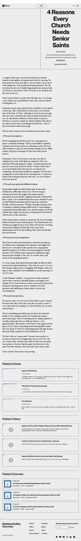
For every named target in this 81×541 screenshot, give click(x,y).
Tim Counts (61, 52)
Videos (31, 527)
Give (41, 6)
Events (31, 530)
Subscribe (71, 527)
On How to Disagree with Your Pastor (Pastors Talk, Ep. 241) (33, 507)
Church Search (34, 533)
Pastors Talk (16, 481)
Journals (44, 533)
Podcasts (44, 523)
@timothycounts (60, 60)
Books (43, 527)
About (43, 530)
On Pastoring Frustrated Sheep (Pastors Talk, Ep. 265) (31, 483)
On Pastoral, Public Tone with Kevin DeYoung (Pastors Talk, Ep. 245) (36, 495)
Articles (31, 523)
